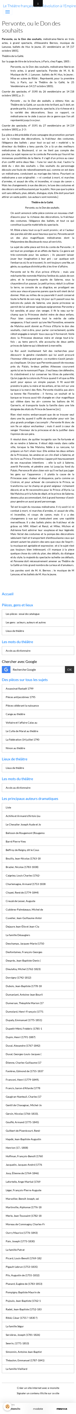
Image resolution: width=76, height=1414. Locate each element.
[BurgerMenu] (7, 12)
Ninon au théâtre (15, 748)
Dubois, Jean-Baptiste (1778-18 (24, 986)
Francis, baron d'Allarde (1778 (23, 1088)
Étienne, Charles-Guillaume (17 (23, 1062)
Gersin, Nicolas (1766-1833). (22, 1113)
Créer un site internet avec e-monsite (38, 1387)
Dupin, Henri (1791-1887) (20, 1037)
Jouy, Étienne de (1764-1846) (22, 1173)
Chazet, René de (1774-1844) (22, 892)
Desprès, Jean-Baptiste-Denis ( (23, 960)
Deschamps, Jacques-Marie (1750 (25, 943)
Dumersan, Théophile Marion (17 (25, 1003)
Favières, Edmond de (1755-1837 (24, 1071)
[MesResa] (61, 1409)
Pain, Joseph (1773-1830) (20, 1241)
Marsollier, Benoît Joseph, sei (22, 1198)
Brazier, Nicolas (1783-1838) (22, 867)
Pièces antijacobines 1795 (20, 697)
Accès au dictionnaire (18, 650)
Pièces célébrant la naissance (22, 705)
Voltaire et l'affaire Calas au (21, 722)
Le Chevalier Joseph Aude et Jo (23, 824)
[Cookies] (7, 1406)
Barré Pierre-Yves (16, 841)
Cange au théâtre (15, 714)
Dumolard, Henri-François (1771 (24, 1011)
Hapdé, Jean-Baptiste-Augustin (23, 1139)
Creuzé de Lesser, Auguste (20, 901)
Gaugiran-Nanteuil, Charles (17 (23, 1096)
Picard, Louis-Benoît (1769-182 (24, 1258)
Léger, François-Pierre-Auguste (23, 1190)
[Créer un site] (14, 1409)
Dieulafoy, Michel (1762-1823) (23, 969)
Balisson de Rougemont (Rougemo (25, 832)
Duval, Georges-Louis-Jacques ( (23, 1054)
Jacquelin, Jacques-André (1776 (24, 1164)
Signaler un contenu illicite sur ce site (38, 1393)
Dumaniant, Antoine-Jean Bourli (24, 994)
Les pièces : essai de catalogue (22, 613)
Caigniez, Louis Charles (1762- (23, 875)
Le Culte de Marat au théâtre (22, 731)
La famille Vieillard (16, 1368)
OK (69, 669)
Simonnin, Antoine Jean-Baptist (24, 1351)
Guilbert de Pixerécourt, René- (23, 1130)
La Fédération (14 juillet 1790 (22, 739)
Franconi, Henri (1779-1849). (22, 1079)
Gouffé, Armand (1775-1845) (22, 1122)
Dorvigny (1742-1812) (18, 977)
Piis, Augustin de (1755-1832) (22, 1275)
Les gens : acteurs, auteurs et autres (26, 622)
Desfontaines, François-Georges (24, 952)
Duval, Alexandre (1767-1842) (23, 1045)
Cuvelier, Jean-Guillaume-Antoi (24, 918)
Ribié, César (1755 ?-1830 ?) (21, 1317)
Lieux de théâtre (15, 630)
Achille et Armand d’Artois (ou (23, 815)
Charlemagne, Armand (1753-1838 (26, 884)
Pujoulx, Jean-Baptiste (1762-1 (23, 1300)
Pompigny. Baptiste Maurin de (23, 1292)
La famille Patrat (15, 1249)
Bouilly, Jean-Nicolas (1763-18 (23, 858)
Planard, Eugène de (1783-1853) (24, 1283)
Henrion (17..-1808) (17, 1147)
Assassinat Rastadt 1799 (19, 688)
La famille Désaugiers (18, 935)
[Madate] (37, 1409)
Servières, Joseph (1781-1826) (23, 1334)
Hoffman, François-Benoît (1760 (24, 1156)
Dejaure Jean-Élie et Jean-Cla (22, 926)
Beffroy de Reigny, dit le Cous (22, 850)
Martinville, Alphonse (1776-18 (24, 1207)
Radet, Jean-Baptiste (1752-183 (24, 1309)
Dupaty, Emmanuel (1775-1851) (24, 1020)
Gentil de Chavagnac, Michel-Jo (24, 1105)
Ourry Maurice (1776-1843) (22, 1232)
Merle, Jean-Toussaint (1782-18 (24, 1215)
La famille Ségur (15, 1326)
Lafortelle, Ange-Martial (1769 (23, 1181)
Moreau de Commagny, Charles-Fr (25, 1224)
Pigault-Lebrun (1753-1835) (22, 1266)
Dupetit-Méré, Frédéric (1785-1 (24, 1028)
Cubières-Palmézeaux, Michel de (24, 909)
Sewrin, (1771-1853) (17, 1343)
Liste (8, 807)
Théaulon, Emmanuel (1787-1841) (25, 1360)
